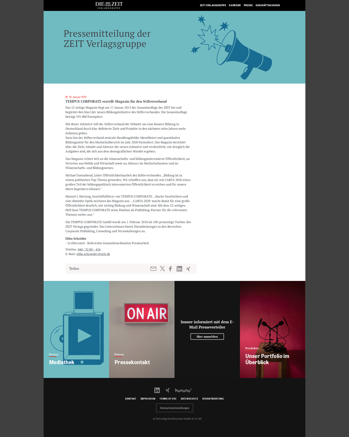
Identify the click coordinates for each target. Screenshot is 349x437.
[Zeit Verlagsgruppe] (109, 5)
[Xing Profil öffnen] (170, 390)
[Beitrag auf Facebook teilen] (172, 268)
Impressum (148, 398)
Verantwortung (213, 398)
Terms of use (168, 398)
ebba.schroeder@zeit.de (93, 254)
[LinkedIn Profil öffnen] (159, 390)
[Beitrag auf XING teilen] (188, 268)
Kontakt (130, 398)
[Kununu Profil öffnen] (185, 390)
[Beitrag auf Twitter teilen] (162, 268)
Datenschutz (189, 398)
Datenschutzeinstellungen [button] (174, 408)
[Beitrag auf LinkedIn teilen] (180, 268)
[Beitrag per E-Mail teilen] (154, 268)
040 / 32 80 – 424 (89, 249)
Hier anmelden (207, 337)
